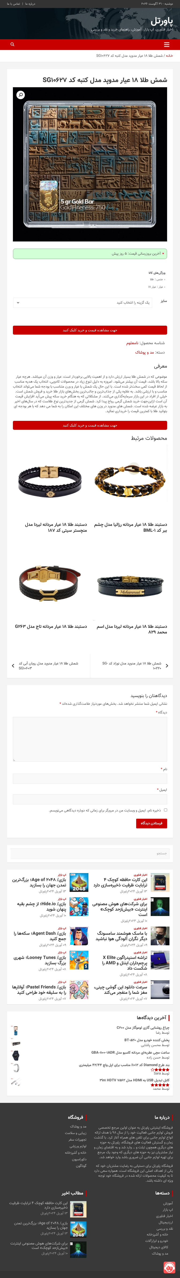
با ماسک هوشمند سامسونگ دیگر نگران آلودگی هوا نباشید (121, 936)
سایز (164, 301)
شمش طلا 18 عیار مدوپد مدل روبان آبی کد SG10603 (48, 666)
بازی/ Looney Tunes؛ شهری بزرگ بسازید (40, 960)
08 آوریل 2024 (137, 974)
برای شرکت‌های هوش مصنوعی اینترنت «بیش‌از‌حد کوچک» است (119, 909)
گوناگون (81, 1166)
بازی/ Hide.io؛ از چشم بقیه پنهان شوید (41, 907)
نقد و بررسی (165, 1228)
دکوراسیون (79, 1159)
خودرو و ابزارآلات (156, 1241)
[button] (20, 95)
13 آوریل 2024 (137, 891)
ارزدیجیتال (166, 1222)
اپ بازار (62, 875)
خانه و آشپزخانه (75, 1153)
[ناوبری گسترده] (167, 44)
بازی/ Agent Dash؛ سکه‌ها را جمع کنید (40, 936)
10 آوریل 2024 (138, 921)
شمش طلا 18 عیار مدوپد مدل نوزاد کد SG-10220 (131, 666)
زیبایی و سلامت (75, 1133)
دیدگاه (161, 712)
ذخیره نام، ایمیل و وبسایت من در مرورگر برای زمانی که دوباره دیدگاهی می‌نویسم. (105, 810)
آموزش (168, 1203)
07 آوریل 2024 (137, 999)
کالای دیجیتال (158, 1247)
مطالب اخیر (72, 1193)
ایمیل (162, 790)
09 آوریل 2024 (137, 945)
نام (164, 769)
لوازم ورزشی (78, 1146)
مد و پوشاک (144, 353)
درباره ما (30, 4)
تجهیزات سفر (77, 1140)
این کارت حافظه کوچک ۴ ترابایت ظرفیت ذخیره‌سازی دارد (120, 883)
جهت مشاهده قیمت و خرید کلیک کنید (90, 330)
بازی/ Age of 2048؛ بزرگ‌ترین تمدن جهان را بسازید (39, 883)
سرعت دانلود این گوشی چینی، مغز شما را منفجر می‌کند (120, 990)
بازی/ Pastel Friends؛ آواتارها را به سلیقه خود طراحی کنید (39, 990)
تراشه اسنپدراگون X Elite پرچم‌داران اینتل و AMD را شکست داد (124, 963)
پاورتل (162, 21)
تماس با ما (13, 4)
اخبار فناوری (140, 875)
